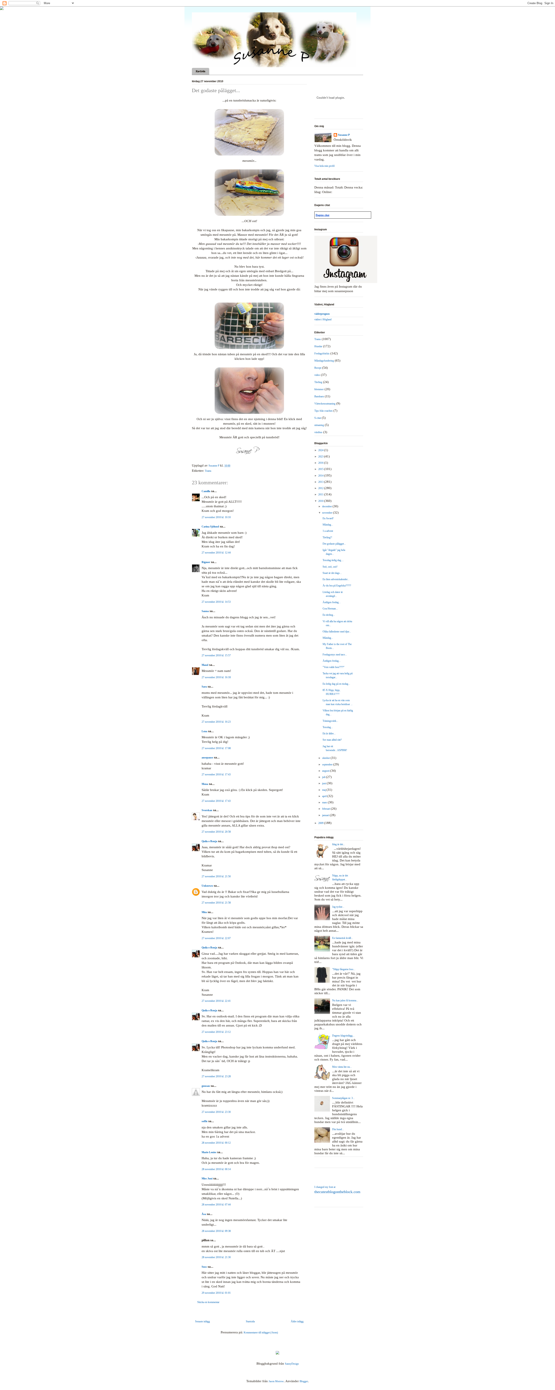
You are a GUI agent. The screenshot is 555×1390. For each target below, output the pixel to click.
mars (325, 802)
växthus (318, 432)
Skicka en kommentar (208, 1302)
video (317, 375)
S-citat (317, 417)
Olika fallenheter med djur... (337, 631)
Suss (204, 1266)
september (327, 764)
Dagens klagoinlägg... (343, 1035)
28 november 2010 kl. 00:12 (216, 1142)
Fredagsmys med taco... (335, 654)
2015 (321, 469)
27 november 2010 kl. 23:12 (216, 1031)
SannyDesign (292, 1363)
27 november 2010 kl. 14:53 (216, 601)
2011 (321, 494)
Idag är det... (338, 844)
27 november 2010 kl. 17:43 (216, 774)
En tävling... (329, 614)
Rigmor (206, 562)
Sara (204, 686)
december (327, 506)
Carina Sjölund (210, 526)
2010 (321, 501)
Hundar (318, 346)
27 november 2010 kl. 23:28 (216, 1076)
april (324, 796)
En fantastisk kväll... (342, 938)
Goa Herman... (330, 608)
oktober (326, 758)
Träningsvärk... (330, 720)
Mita (204, 912)
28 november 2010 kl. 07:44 (216, 1204)
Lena (204, 731)
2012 (321, 488)
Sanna (205, 611)
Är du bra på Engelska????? (337, 585)
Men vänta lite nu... (342, 1066)
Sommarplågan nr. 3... (343, 1098)
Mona (205, 784)
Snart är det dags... (332, 573)
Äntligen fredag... (332, 602)
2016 (321, 462)
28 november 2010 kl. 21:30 (216, 1257)
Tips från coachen (323, 410)
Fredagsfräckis (322, 353)
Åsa (204, 1214)
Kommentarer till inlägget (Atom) (261, 1332)
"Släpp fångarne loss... (343, 969)
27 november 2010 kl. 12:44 (216, 552)
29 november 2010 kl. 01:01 (216, 1292)
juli (324, 777)
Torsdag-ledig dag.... (333, 560)
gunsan (206, 1085)
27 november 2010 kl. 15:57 (216, 655)
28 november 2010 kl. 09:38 (216, 1231)
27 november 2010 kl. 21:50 (216, 876)
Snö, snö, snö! (330, 566)
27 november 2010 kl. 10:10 (216, 517)
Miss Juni (207, 1178)
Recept (317, 367)
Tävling (318, 382)
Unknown (207, 885)
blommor (319, 389)
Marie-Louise (209, 1152)
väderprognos (322, 313)
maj (324, 789)
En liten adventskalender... (336, 579)
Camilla (206, 491)
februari (326, 808)
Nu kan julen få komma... (345, 1000)
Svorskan (207, 810)
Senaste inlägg (202, 1321)
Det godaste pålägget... (334, 543)
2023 (321, 456)
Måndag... (328, 524)
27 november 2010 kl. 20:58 (216, 831)
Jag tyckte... (338, 906)
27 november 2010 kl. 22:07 (216, 938)
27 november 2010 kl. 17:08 (216, 748)
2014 (321, 475)
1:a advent (328, 530)
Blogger (304, 1381)
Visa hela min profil (324, 165)
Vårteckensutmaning (324, 403)
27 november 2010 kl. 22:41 (216, 1000)
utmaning (319, 425)
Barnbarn (319, 396)
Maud (205, 664)
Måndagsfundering (324, 360)
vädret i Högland (322, 319)
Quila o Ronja (209, 841)
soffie (204, 1121)
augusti (326, 770)
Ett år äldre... (329, 733)
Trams (208, 470)
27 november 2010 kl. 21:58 (216, 902)
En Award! (328, 518)
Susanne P (344, 134)
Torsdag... (328, 727)
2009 (321, 823)
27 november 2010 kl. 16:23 (216, 721)
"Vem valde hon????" (333, 667)
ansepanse (207, 757)
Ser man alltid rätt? (332, 739)
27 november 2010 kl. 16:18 (216, 677)
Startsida (200, 71)
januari (326, 815)
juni (324, 783)
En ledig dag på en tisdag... (336, 683)
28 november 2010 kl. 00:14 (216, 1169)
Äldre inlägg (297, 1321)
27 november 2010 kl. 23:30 (216, 1111)
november (327, 512)
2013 (321, 481)
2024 (321, 450)
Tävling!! (327, 537)
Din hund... (338, 1129)
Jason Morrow (276, 1381)
